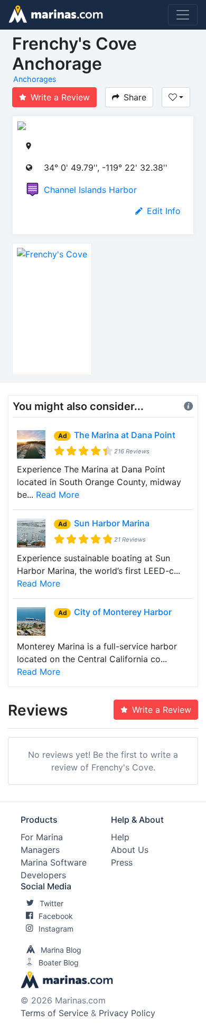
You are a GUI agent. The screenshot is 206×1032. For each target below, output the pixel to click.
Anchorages (35, 79)
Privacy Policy (127, 1013)
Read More (57, 494)
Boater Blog (59, 962)
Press (122, 862)
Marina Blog (61, 949)
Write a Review (60, 97)
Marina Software (54, 862)
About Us (129, 849)
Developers (43, 875)
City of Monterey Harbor (123, 612)
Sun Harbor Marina (111, 523)
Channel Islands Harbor (90, 189)
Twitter (51, 903)
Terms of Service (54, 1013)
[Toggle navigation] (183, 14)
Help (120, 837)
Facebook (56, 916)
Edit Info (164, 211)
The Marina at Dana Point (124, 435)
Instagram (56, 928)
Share (135, 97)
